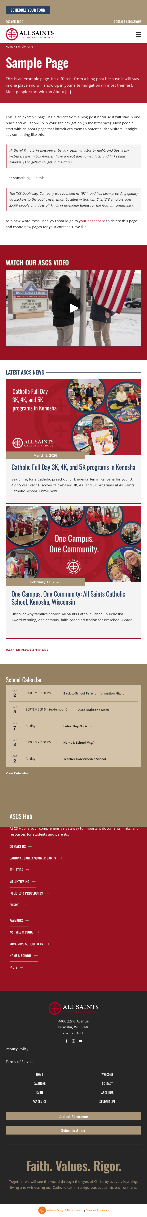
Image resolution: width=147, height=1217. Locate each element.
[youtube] (80, 1041)
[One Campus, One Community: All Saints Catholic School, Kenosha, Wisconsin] (73, 572)
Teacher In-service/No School (84, 759)
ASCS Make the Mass (93, 710)
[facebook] (66, 1041)
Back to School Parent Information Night (93, 693)
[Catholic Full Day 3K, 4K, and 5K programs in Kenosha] (73, 441)
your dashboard (92, 221)
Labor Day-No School (78, 726)
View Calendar (17, 773)
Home (9, 46)
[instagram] (73, 1041)
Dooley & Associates (97, 1210)
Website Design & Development (64, 1210)
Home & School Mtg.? (79, 743)
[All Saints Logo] (30, 30)
